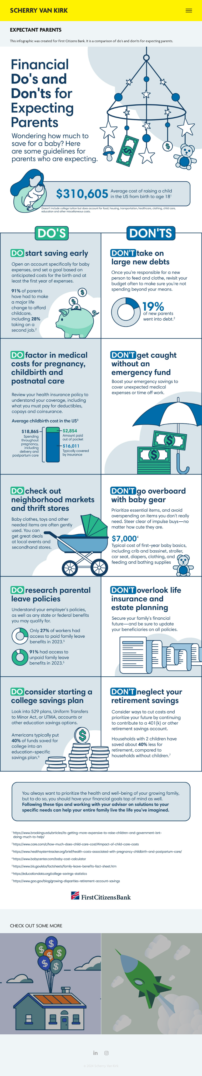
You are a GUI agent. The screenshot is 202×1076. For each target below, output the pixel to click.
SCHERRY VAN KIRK (39, 10)
